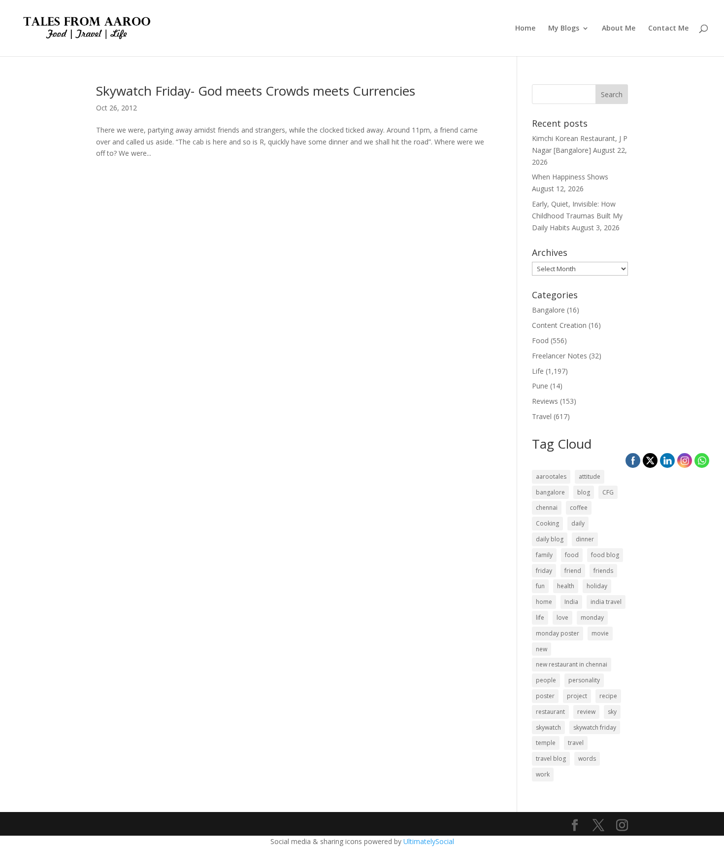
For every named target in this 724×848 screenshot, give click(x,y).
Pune (540, 385)
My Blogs (563, 29)
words (587, 758)
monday (592, 617)
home (544, 602)
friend (572, 570)
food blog (605, 555)
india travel (606, 602)
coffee (579, 507)
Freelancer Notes (559, 355)
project (577, 696)
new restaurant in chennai (571, 664)
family (544, 555)
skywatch (548, 727)
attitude (589, 476)
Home (525, 29)
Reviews (545, 401)
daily (578, 523)
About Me (618, 29)
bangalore (550, 492)
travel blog (551, 758)
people (546, 680)
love (562, 617)
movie (600, 633)
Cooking (547, 523)
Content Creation (559, 325)
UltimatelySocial (428, 841)
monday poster (557, 633)
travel (576, 743)
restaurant (550, 711)
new (541, 649)
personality (584, 680)
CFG (608, 492)
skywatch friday (594, 727)
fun (540, 586)
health (565, 586)
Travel (542, 416)
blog (583, 492)
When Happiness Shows (570, 176)
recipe (608, 696)
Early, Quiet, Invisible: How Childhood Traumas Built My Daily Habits (577, 215)
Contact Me (668, 29)
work (543, 774)
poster (545, 696)
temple (546, 743)
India (571, 602)
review (586, 711)
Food (540, 340)
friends (603, 570)
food (572, 555)
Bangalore (548, 310)
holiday (597, 586)
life (540, 617)
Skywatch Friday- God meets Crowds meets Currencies (255, 91)
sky (612, 711)
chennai (547, 507)
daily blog (549, 539)
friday (544, 570)
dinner (585, 539)
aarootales (551, 476)
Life (538, 371)
